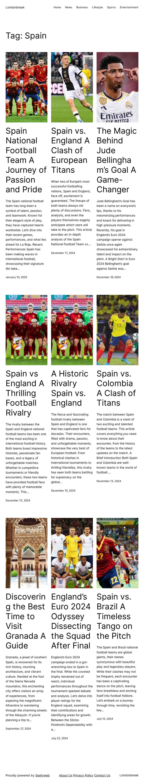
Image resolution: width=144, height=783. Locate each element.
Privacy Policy (83, 775)
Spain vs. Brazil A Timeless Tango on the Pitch (114, 616)
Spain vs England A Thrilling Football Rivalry (25, 393)
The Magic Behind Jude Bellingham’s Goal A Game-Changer (117, 160)
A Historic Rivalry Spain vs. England (69, 388)
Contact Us (102, 775)
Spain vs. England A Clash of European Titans (70, 150)
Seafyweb (42, 775)
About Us (65, 775)
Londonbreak (15, 7)
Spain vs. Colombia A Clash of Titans (116, 388)
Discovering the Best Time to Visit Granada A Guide (26, 621)
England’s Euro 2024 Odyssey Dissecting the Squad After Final (71, 621)
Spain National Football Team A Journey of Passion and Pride (26, 160)
